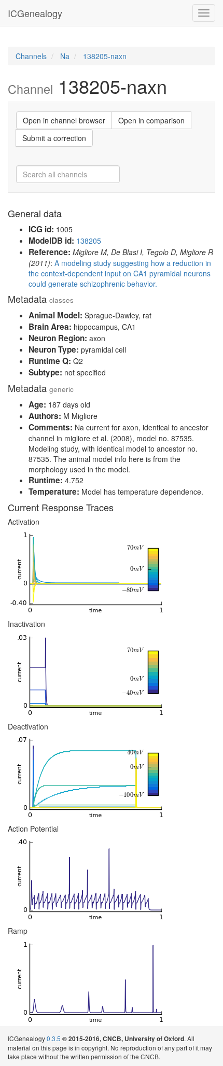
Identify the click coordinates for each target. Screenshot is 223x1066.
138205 (88, 240)
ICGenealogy (35, 13)
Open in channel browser (64, 120)
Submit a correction (54, 138)
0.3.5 (54, 1038)
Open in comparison (151, 120)
